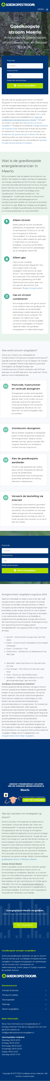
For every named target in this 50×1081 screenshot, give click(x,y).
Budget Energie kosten (32, 288)
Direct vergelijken (10, 1009)
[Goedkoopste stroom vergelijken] (18, 4)
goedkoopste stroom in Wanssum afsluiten (19, 859)
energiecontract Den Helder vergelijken (18, 736)
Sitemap (6, 1004)
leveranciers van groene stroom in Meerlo (18, 134)
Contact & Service (10, 990)
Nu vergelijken (25, 925)
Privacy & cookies (10, 995)
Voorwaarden (8, 1000)
